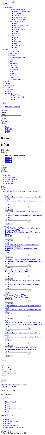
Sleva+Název (10, 183)
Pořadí (7, 175)
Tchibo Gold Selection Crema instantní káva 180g (23, 324)
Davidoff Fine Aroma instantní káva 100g (20, 349)
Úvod (7, 127)
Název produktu (10, 177)
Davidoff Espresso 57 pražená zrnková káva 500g (23, 261)
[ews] (14, 2)
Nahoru (3, 360)
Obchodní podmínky (12, 425)
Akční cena (9, 181)
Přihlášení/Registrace (12, 107)
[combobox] (11, 116)
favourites (4, 110)
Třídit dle (4, 187)
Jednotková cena (11, 179)
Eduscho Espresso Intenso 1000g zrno (19, 272)
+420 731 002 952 (7, 385)
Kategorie (8, 129)
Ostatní (7, 131)
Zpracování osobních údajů (14, 427)
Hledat (3, 123)
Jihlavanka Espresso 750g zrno (16, 297)
